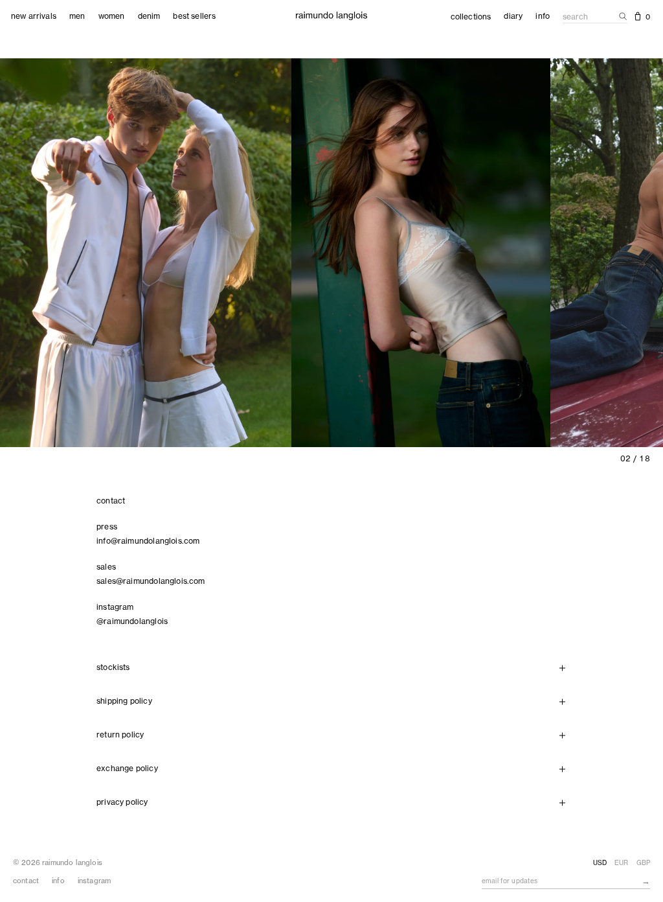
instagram (94, 880)
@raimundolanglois (132, 621)
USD (600, 862)
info (542, 16)
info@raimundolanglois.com (148, 541)
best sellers (194, 16)
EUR (621, 862)
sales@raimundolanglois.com (150, 581)
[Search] (620, 16)
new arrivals (33, 16)
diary (513, 16)
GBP (643, 862)
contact (26, 880)
